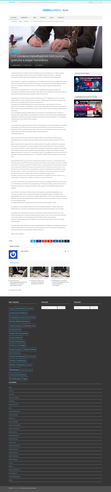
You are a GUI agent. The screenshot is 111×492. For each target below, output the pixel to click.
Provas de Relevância (18, 375)
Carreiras (24, 17)
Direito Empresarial (17, 341)
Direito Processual (17, 356)
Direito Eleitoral (16, 337)
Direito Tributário (17, 365)
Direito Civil (30, 326)
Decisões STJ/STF (25, 317)
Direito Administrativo (19, 321)
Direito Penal (30, 349)
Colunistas (29, 309)
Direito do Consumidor (19, 333)
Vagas (24, 378)
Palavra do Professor (26, 370)
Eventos (29, 365)
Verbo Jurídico (17, 65)
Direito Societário (31, 356)
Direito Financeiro (16, 350)
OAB (34, 17)
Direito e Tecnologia (17, 345)
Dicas (51, 17)
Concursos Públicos (18, 313)
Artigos (43, 17)
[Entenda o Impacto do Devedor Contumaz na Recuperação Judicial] (39, 273)
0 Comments (39, 65)
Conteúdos (14, 317)
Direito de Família (15, 330)
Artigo (12, 308)
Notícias (14, 17)
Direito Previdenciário (15, 352)
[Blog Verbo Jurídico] (55, 10)
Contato (61, 17)
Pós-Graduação (15, 379)
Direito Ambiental (16, 326)
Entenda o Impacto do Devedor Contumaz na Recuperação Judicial (38, 2)
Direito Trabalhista (18, 360)
